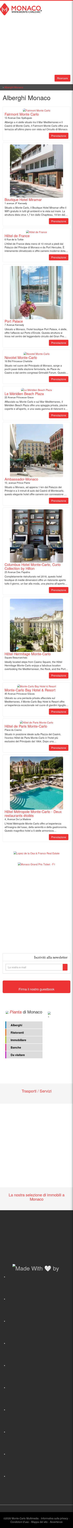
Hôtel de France (17, 236)
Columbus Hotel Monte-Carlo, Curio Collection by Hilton (33, 566)
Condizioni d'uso (19, 1522)
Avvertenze (56, 1522)
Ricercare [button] (62, 78)
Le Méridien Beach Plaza (24, 394)
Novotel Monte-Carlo (21, 357)
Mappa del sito (39, 1522)
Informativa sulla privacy (54, 1518)
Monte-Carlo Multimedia (25, 1518)
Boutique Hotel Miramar (23, 200)
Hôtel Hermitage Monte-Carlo (28, 654)
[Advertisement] (36, 909)
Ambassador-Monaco (21, 479)
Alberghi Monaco (13, 87)
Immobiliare (18, 1040)
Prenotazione (58, 136)
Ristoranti (17, 1032)
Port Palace (14, 321)
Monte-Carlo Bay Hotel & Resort (30, 690)
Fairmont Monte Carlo (22, 114)
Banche (16, 1047)
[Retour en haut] (65, 1520)
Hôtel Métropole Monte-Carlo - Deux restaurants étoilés (33, 813)
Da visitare (18, 1055)
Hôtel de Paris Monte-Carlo (26, 726)
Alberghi (16, 1025)
